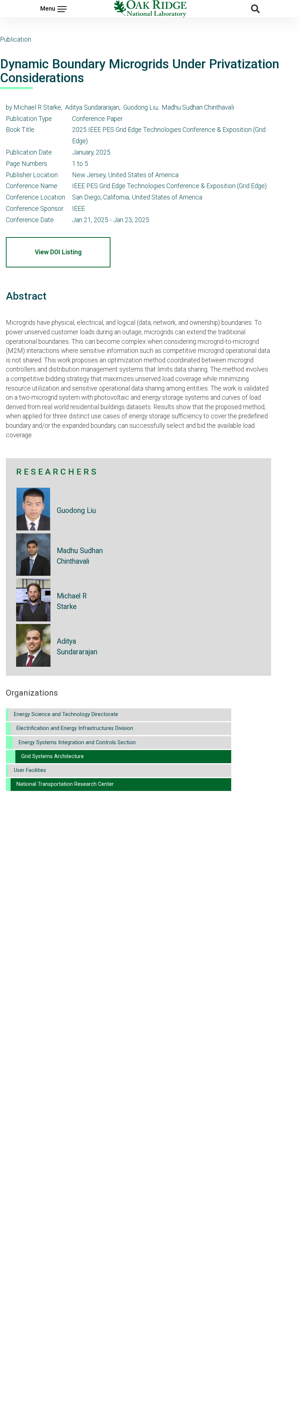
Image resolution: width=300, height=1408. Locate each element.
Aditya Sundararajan (77, 646)
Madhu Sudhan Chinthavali (80, 556)
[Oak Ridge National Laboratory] (150, 9)
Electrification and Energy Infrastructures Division (74, 728)
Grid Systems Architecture (52, 756)
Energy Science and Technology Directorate (66, 714)
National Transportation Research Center (65, 784)
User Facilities (30, 770)
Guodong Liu (76, 510)
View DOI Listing (58, 252)
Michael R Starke (72, 601)
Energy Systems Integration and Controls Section (77, 742)
